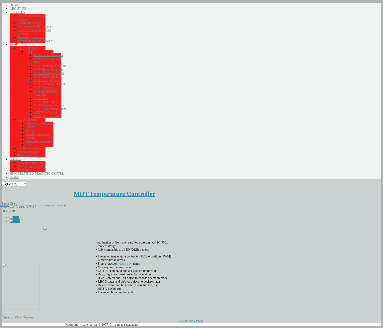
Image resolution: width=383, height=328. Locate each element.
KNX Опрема (24, 317)
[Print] (14, 217)
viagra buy (125, 263)
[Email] (15, 221)
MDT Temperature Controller (114, 193)
